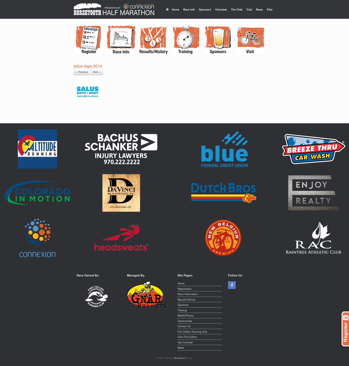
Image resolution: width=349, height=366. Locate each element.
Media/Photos (186, 315)
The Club (236, 9)
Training (182, 310)
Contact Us (184, 326)
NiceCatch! (180, 358)
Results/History (187, 299)
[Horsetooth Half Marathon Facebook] (232, 285)
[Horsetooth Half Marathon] (114, 9)
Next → (97, 71)
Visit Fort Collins (187, 337)
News (259, 9)
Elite (269, 9)
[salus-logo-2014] (89, 97)
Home (175, 9)
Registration (184, 289)
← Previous (82, 71)
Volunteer (221, 9)
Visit (249, 9)
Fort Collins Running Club (192, 331)
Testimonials (185, 321)
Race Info (189, 9)
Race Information (188, 294)
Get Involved (185, 342)
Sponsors (205, 9)
